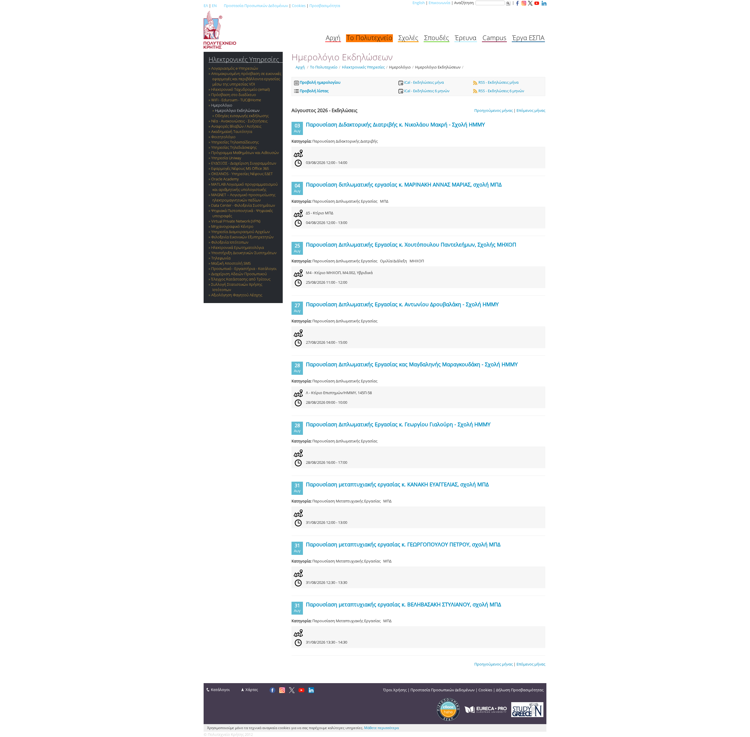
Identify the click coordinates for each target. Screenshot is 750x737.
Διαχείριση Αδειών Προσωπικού (239, 273)
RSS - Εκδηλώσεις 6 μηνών (501, 90)
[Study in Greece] (527, 709)
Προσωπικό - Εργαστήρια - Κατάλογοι (244, 268)
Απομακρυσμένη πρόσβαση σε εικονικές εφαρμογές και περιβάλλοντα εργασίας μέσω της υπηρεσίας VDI (246, 79)
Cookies (299, 5)
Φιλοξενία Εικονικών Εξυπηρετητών (242, 237)
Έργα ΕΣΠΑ (528, 37)
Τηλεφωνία (221, 258)
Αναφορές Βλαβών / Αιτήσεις (236, 126)
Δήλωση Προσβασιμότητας (519, 689)
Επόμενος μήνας (531, 110)
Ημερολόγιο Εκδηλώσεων (237, 110)
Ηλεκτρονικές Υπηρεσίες (244, 59)
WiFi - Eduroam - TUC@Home (236, 99)
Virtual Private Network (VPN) (235, 221)
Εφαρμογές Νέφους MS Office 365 (240, 168)
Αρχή (333, 37)
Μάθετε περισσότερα (381, 727)
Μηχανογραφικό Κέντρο (232, 226)
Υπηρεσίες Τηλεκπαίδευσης (235, 142)
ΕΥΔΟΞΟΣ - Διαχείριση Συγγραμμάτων (243, 163)
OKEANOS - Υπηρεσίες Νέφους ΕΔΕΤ (242, 173)
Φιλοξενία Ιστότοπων (229, 242)
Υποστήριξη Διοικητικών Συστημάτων (244, 252)
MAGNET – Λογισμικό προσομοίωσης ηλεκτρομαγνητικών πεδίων (243, 197)
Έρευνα (465, 37)
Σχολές (408, 37)
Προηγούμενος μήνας (493, 110)
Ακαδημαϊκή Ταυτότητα (231, 131)
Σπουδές (436, 37)
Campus (494, 37)
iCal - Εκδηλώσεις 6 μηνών (426, 90)
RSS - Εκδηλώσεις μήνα (498, 82)
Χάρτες (252, 689)
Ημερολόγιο (221, 105)
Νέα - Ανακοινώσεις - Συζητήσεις (239, 121)
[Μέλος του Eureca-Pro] (485, 709)
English (418, 2)
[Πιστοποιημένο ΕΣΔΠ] (448, 709)
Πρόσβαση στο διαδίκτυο (233, 94)
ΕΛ (206, 5)
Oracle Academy (225, 179)
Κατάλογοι (220, 689)
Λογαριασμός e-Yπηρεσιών (234, 68)
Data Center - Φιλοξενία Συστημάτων (243, 205)
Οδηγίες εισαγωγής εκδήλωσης (242, 115)
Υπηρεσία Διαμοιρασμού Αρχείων (240, 231)
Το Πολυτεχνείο (369, 37)
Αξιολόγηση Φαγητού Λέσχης (236, 294)
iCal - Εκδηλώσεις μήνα (423, 82)
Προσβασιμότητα (324, 5)
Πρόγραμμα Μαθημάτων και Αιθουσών (245, 152)
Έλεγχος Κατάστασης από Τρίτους (240, 279)
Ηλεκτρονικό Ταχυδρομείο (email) (240, 89)
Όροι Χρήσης (395, 689)
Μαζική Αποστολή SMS (231, 263)
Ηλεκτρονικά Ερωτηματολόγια (237, 247)
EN (214, 5)
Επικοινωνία (439, 2)
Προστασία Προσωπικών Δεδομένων (256, 5)
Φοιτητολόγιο (223, 136)
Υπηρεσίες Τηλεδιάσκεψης (234, 147)
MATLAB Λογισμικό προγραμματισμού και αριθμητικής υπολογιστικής (244, 187)
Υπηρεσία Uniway (226, 157)
